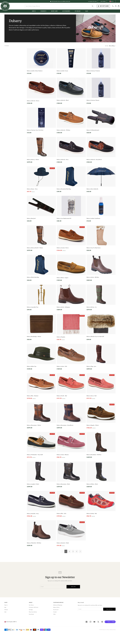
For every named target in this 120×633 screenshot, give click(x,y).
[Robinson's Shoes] (5, 6)
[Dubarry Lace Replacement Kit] (71, 206)
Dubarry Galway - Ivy (92, 307)
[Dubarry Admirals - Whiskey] (71, 117)
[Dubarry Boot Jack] (41, 206)
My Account (55, 609)
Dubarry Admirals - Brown (33, 100)
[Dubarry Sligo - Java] (101, 354)
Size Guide (31, 614)
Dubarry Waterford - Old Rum (34, 543)
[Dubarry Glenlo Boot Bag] (41, 265)
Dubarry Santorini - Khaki (63, 543)
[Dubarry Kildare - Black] (101, 471)
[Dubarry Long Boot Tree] (41, 294)
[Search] (92, 6)
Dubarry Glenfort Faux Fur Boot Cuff (95, 336)
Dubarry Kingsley (61, 337)
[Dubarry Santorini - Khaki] (71, 530)
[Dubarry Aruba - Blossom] (71, 442)
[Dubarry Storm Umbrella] (101, 176)
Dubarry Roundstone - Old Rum (94, 454)
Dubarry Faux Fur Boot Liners (94, 247)
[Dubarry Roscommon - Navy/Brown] (71, 413)
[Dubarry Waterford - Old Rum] (41, 530)
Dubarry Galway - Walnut (33, 159)
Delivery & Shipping (57, 605)
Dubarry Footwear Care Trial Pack (35, 130)
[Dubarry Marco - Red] (101, 383)
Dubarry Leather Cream (62, 71)
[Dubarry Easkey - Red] (101, 501)
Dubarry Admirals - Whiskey (63, 130)
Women (6, 609)
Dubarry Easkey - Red (92, 513)
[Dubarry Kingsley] (71, 324)
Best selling (112, 45)
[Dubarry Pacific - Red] (71, 383)
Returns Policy (56, 607)
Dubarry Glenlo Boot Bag (33, 277)
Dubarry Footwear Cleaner (93, 100)
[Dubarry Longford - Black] (41, 471)
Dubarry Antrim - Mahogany (63, 307)
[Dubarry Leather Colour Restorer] (41, 58)
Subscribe (73, 586)
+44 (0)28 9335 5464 (92, 1)
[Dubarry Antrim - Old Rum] (101, 265)
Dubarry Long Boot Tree (32, 307)
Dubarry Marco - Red (92, 395)
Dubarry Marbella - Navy (33, 513)
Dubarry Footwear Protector (93, 71)
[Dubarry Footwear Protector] (101, 58)
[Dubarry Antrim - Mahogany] (71, 294)
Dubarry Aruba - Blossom (63, 454)
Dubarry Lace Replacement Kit (64, 218)
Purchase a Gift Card (33, 607)
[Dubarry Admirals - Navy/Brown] (101, 147)
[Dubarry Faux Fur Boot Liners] (101, 235)
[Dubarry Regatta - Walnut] (101, 413)
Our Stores (103, 1)
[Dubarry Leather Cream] (71, 58)
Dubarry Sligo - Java (91, 366)
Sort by (106, 45)
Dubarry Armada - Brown (63, 247)
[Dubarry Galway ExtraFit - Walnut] (41, 235)
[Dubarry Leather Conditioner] (101, 206)
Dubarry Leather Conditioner (93, 218)
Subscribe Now (109, 609)
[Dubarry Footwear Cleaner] (101, 88)
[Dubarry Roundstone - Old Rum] (101, 442)
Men (5, 607)
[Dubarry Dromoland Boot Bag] (71, 176)
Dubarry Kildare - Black (92, 484)
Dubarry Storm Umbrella (92, 189)
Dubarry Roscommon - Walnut (34, 425)
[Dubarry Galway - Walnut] (41, 147)
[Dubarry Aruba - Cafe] (71, 354)
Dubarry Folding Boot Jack (93, 130)
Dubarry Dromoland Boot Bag (64, 189)
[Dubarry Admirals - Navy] (71, 147)
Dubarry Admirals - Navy (62, 159)
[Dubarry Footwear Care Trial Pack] (41, 117)
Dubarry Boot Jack (31, 218)
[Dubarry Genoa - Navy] (41, 176)
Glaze (114, 629)
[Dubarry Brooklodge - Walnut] (41, 324)
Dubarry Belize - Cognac (62, 277)
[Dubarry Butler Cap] (41, 354)
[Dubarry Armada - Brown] (71, 235)
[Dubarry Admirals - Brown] (41, 88)
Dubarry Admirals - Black (63, 100)
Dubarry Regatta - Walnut (93, 425)
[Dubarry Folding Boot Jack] (101, 117)
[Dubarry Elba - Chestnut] (41, 383)
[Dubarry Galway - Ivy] (101, 294)
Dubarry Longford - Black (33, 484)
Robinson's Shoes (105, 629)
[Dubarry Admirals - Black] (71, 88)
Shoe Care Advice (33, 612)
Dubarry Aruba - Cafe (62, 366)
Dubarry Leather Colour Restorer (35, 71)
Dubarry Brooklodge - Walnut (34, 336)
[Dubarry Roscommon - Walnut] (41, 413)
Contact (55, 612)
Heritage (31, 609)
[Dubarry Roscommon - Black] (71, 471)
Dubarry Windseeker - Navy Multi (35, 454)
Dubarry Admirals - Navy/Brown (94, 159)
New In (6, 605)
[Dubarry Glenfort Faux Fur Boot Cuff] (101, 324)
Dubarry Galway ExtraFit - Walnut (35, 247)
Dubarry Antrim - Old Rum (93, 277)
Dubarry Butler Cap (31, 366)
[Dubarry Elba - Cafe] (71, 501)
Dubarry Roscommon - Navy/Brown (65, 425)
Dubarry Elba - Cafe (61, 513)
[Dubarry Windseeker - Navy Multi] (41, 442)
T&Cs (54, 614)
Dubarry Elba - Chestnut (32, 395)
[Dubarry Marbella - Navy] (41, 501)
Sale (5, 612)
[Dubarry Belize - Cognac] (71, 265)
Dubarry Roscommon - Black (63, 484)
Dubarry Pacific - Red (62, 395)
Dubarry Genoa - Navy (32, 189)
